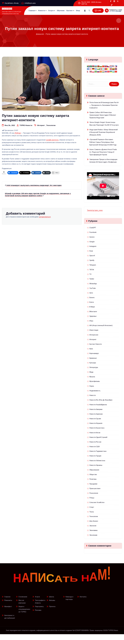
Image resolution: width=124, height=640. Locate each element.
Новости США (94, 446)
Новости (41, 10)
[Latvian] (111, 69)
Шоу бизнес (93, 521)
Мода (91, 372)
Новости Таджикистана (97, 451)
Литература (93, 367)
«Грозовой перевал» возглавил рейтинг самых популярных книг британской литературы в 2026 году (102, 142)
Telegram (92, 265)
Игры (91, 321)
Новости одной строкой (98, 437)
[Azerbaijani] (96, 66)
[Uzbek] (113, 71)
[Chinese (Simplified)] (103, 66)
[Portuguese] (96, 71)
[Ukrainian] (111, 71)
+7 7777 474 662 (115, 11)
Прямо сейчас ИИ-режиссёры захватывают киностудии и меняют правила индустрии (102, 115)
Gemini (91, 237)
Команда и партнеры (69, 598)
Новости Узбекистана (97, 460)
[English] (113, 66)
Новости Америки (95, 409)
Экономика (93, 530)
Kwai (91, 251)
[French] (88, 69)
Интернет (41, 125)
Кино (91, 349)
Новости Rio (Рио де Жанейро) (100, 400)
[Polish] (93, 71)
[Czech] (108, 66)
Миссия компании (22, 602)
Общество (93, 474)
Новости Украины (95, 465)
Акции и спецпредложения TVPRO (24, 609)
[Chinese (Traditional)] (106, 66)
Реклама (38, 610)
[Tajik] (103, 71)
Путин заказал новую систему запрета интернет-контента (67, 34)
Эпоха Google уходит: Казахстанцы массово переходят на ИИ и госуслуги (104, 123)
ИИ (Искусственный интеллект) (100, 325)
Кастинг (69, 10)
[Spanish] (101, 71)
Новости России (95, 442)
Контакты (83, 597)
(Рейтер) (18, 133)
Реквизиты (8, 600)
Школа (51, 597)
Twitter (91, 279)
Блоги (91, 302)
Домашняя (40, 34)
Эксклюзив (93, 535)
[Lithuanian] (113, 69)
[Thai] (106, 71)
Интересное (93, 335)
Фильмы (52, 600)
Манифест (8, 606)
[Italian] (101, 69)
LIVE (99, 10)
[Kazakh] (103, 69)
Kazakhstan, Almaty (12, 3)
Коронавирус (94, 353)
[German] (93, 69)
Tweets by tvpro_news (95, 210)
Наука (91, 386)
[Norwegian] (91, 71)
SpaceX (92, 255)
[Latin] (108, 69)
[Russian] (98, 71)
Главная (32, 10)
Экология (92, 526)
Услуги (51, 10)
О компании (23, 597)
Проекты (52, 606)
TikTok (91, 269)
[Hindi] (98, 69)
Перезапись (39, 606)
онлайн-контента (52, 140)
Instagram (92, 246)
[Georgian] (91, 69)
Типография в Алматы (40, 602)
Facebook (92, 232)
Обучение (61, 10)
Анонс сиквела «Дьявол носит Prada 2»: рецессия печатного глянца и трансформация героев (103, 152)
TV (90, 274)
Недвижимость (94, 391)
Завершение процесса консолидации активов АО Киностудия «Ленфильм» (103, 161)
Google (92, 241)
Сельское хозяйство (96, 502)
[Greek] (96, 69)
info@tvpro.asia (30, 3)
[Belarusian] (98, 66)
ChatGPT (92, 227)
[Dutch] (111, 66)
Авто (91, 293)
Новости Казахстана (96, 428)
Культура (92, 363)
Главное (7, 597)
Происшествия (94, 488)
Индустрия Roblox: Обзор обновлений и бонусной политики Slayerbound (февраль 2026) (103, 132)
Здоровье (92, 316)
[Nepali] (88, 71)
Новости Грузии (95, 418)
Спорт (91, 507)
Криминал (93, 358)
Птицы (91, 498)
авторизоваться (45, 217)
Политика (92, 479)
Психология (93, 493)
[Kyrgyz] (106, 69)
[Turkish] (108, 71)
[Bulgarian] (101, 66)
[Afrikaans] (88, 66)
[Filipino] (116, 66)
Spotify (91, 260)
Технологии (51, 125)
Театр (91, 512)
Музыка (92, 377)
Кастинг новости (95, 344)
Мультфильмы (94, 381)
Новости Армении (96, 414)
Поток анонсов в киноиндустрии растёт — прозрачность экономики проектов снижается (104, 105)
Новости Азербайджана (98, 404)
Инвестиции (93, 330)
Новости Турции (95, 456)
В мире (92, 307)
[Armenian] (93, 66)
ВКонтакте (93, 311)
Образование (94, 470)
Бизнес (92, 297)
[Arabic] (91, 66)
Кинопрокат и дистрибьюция (9, 617)
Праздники (93, 484)
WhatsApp (93, 283)
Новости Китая (94, 432)
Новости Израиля (95, 423)
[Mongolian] (116, 69)
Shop (78, 10)
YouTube (92, 288)
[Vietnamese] (116, 71)
